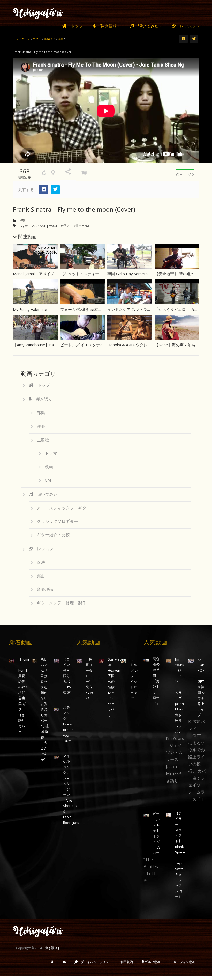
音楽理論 (45, 589)
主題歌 (43, 440)
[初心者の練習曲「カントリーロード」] (146, 660)
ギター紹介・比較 (53, 535)
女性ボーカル (81, 226)
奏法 (41, 562)
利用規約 (126, 962)
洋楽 (22, 220)
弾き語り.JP (53, 948)
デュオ (53, 226)
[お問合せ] (64, 962)
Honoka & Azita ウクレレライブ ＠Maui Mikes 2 (149, 344)
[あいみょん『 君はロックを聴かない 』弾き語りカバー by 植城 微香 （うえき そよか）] (34, 660)
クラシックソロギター (57, 521)
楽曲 (41, 576)
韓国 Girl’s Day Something (130, 273)
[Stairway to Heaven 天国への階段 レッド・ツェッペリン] (101, 660)
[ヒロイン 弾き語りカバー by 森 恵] (56, 660)
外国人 (65, 226)
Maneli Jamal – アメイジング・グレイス (47, 273)
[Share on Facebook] (43, 189)
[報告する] (84, 172)
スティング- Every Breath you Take (68, 724)
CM (48, 480)
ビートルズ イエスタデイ (82, 344)
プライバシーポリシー (95, 962)
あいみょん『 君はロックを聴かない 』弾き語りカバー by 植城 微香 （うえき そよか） (45, 709)
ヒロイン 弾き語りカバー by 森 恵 (67, 676)
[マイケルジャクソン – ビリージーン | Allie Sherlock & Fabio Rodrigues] (56, 757)
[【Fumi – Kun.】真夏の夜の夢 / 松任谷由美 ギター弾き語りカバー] (11, 660)
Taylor (23, 226)
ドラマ (51, 453)
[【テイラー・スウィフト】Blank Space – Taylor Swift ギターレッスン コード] (168, 814)
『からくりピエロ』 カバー (178, 309)
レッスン (187, 26)
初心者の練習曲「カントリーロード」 (156, 681)
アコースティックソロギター (63, 508)
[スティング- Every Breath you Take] (56, 709)
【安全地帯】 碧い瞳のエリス (180, 273)
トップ (74, 26)
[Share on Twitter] (55, 189)
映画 (49, 466)
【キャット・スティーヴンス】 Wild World (97, 273)
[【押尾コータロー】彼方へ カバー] (79, 660)
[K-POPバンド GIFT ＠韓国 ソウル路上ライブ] (191, 660)
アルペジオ (39, 226)
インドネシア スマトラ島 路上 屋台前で (141, 309)
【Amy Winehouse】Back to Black (42, 344)
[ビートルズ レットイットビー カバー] (123, 660)
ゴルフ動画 (152, 962)
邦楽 (41, 412)
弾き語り (107, 26)
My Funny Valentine (30, 309)
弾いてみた (147, 26)
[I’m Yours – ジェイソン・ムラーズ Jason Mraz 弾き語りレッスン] (168, 660)
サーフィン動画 (184, 962)
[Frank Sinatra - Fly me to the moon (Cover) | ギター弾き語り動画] (38, 13)
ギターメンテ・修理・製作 (61, 603)
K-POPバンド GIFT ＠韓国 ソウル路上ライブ (201, 687)
